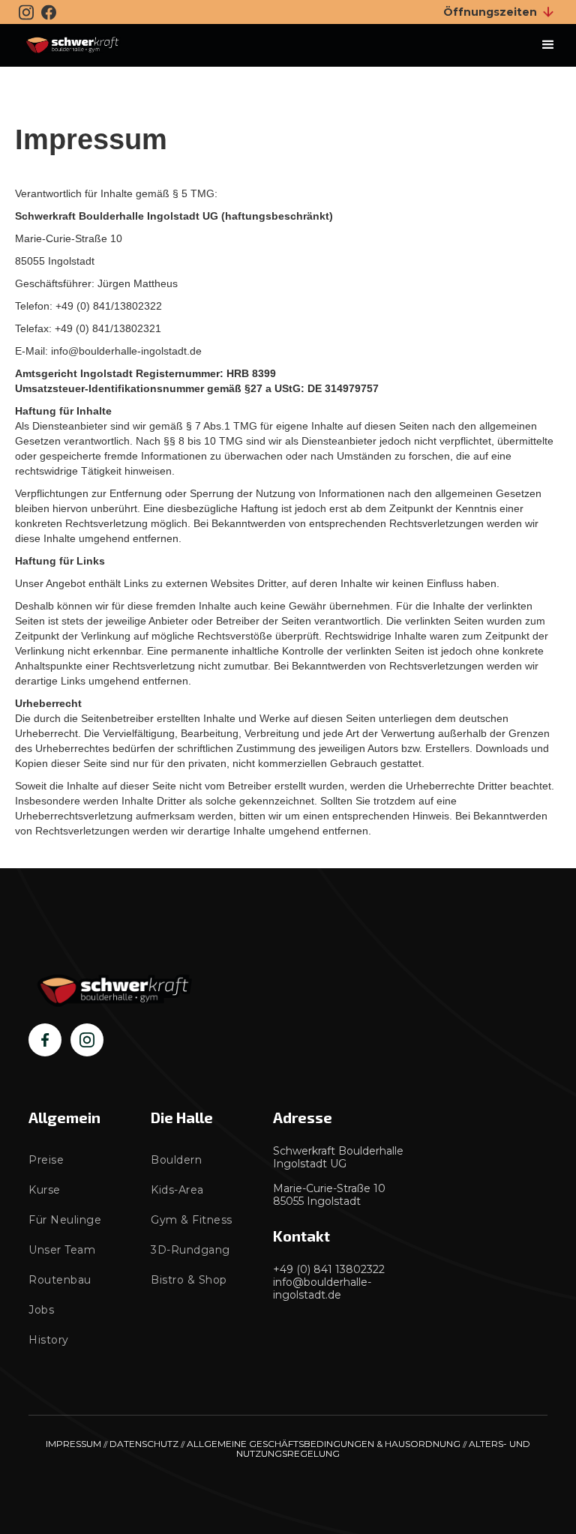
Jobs (41, 1310)
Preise (46, 1160)
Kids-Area (177, 1190)
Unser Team (61, 1250)
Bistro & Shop (189, 1280)
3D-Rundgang (190, 1250)
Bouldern (176, 1160)
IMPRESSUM (73, 1443)
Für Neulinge (64, 1220)
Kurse (44, 1190)
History (48, 1340)
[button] (548, 45)
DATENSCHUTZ (144, 1443)
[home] (73, 45)
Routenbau (60, 1280)
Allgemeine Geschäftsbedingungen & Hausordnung (323, 1443)
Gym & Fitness (191, 1220)
